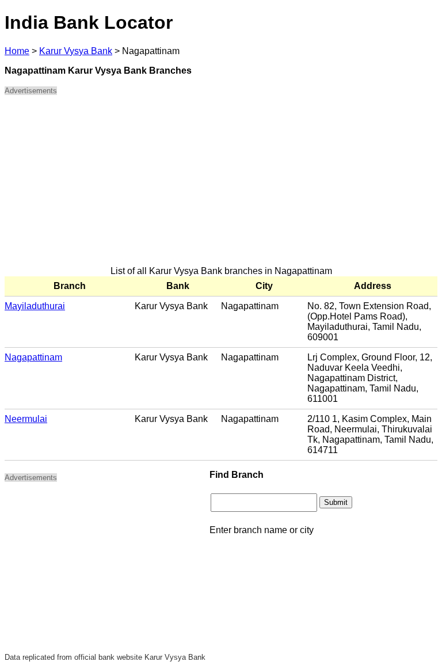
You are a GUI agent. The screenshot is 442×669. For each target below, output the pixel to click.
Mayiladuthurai (35, 306)
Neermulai (26, 419)
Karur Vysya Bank (75, 51)
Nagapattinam (33, 357)
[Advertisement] (221, 185)
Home (17, 51)
